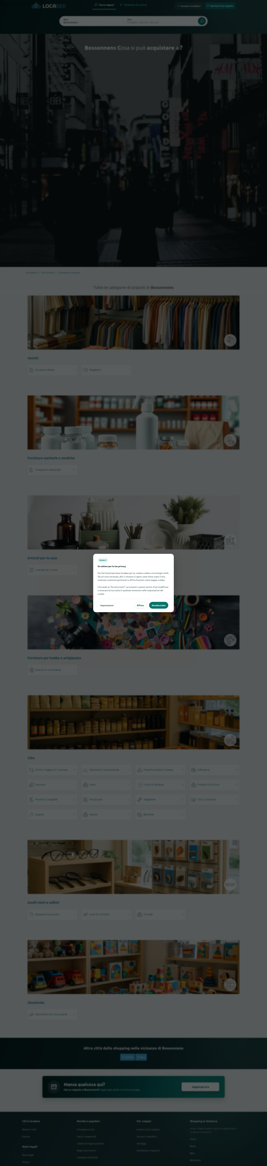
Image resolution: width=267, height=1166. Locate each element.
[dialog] (133, 583)
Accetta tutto (159, 605)
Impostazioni (107, 605)
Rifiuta (140, 605)
